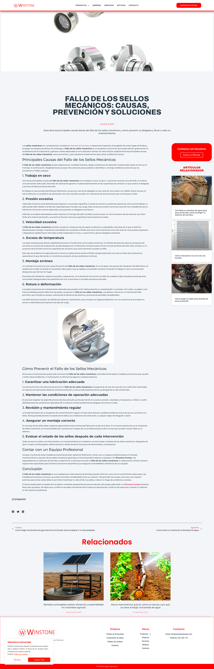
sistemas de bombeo (79, 146)
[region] (29, 651)
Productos (81, 5)
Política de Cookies (21, 654)
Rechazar (17, 660)
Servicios (109, 5)
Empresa (97, 5)
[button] (13, 511)
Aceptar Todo (39, 660)
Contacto (133, 5)
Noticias (121, 5)
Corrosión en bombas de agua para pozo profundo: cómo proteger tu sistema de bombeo (191, 212)
